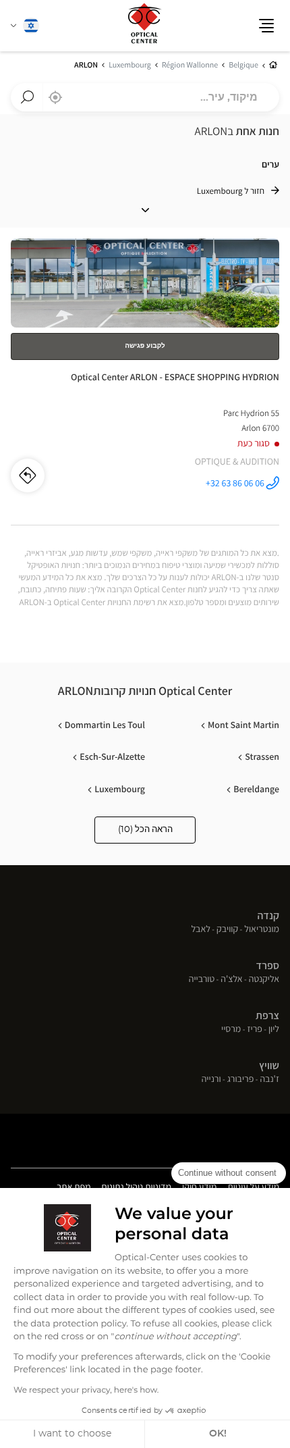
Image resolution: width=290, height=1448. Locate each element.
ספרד (267, 965)
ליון (273, 1030)
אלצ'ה (231, 980)
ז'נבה (269, 1079)
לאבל (200, 930)
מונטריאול (261, 930)
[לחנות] (145, 381)
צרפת (267, 1015)
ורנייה (211, 1079)
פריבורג (240, 1079)
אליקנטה (264, 980)
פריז (254, 1030)
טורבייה (201, 980)
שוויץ (269, 1065)
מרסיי (231, 1030)
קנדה (268, 915)
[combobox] (145, 97)
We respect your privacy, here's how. (85, 1391)
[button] (266, 26)
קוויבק (227, 930)
